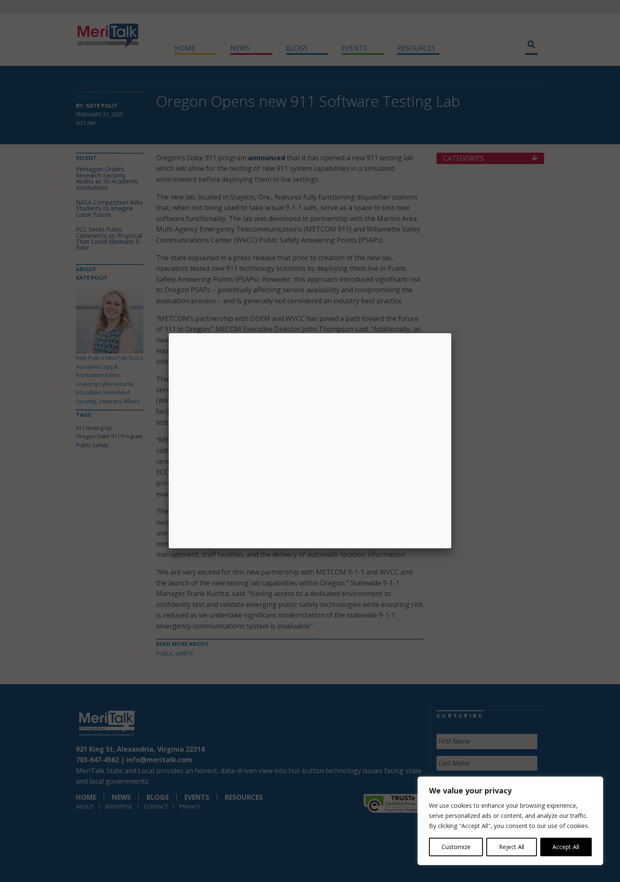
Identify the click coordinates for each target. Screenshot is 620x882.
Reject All (511, 847)
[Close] (451, 333)
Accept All (566, 847)
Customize (456, 847)
